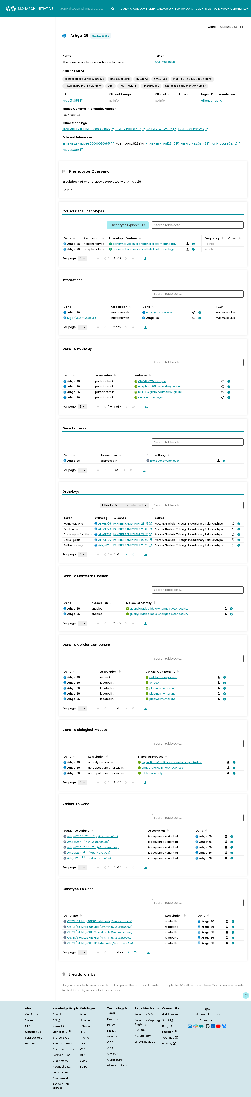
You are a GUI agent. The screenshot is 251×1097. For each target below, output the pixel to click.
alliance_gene (211, 101)
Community (239, 8)
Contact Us (33, 1032)
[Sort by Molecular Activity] (154, 602)
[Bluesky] (224, 1026)
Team (29, 1020)
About (123, 8)
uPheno (85, 1026)
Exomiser (113, 1019)
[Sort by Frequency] (222, 238)
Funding (30, 1043)
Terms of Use (61, 1055)
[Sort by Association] (102, 238)
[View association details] (192, 244)
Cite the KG (60, 1061)
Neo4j (57, 1026)
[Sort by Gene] (73, 238)
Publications (33, 1037)
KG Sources (60, 1072)
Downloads (60, 1014)
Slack (166, 1020)
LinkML (111, 1031)
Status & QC (61, 1037)
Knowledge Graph (142, 8)
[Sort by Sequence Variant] (91, 830)
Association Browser (61, 1086)
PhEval (111, 1025)
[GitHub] (208, 1026)
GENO (84, 1055)
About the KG (62, 1066)
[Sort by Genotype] (80, 915)
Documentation (63, 1049)
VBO (83, 1049)
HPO (83, 1032)
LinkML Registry (145, 1042)
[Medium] (201, 1026)
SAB (27, 1026)
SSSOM (112, 1036)
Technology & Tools (189, 8)
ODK (110, 1048)
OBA (83, 1043)
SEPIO (84, 1061)
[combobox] (87, 8)
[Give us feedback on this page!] (246, 995)
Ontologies (165, 8)
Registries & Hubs (217, 8)
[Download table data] (145, 258)
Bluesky (167, 1043)
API (55, 1020)
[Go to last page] (132, 555)
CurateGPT (115, 1060)
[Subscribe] (190, 1026)
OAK (110, 1042)
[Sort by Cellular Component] (177, 671)
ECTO (83, 1066)
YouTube (168, 1037)
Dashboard (60, 1078)
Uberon (85, 1020)
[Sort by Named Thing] (168, 455)
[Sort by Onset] (239, 238)
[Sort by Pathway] (149, 375)
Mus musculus (165, 62)
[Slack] (195, 1026)
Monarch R (60, 1032)
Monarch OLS (144, 1014)
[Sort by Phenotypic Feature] (139, 238)
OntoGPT (113, 1054)
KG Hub (140, 1030)
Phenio (84, 1037)
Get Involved (171, 1014)
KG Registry (143, 1036)
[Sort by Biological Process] (165, 756)
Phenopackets (117, 1065)
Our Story (31, 1014)
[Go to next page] (125, 555)
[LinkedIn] (213, 1026)
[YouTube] (218, 1026)
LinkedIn (168, 1032)
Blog (165, 1026)
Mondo (84, 1014)
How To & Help (62, 1043)
